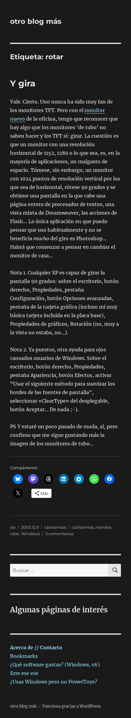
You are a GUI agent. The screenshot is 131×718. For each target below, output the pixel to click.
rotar (14, 533)
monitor (103, 527)
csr (13, 527)
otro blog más (35, 21)
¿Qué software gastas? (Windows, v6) (55, 665)
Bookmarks (24, 656)
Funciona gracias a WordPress (71, 706)
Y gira (22, 83)
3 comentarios (59, 533)
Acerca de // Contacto (36, 647)
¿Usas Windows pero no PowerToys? (53, 682)
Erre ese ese (24, 673)
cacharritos (55, 527)
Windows (30, 533)
